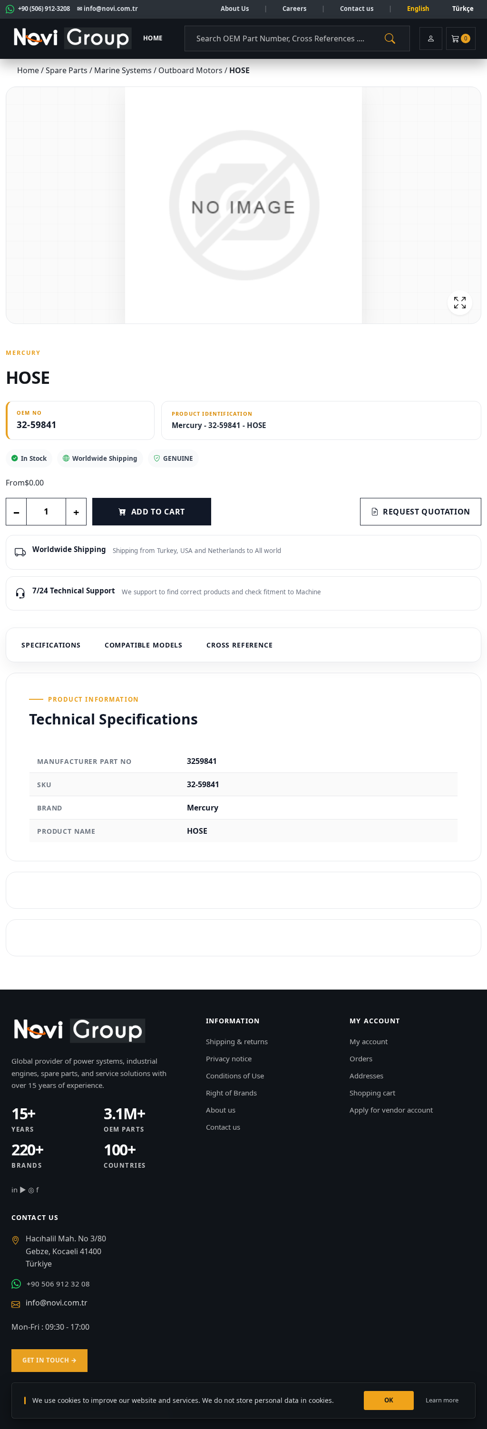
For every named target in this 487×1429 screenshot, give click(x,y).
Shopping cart (372, 1092)
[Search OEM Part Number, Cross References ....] (390, 38)
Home (153, 38)
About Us (235, 8)
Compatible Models (144, 644)
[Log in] (430, 38)
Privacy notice (229, 1058)
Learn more (442, 1400)
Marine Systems (124, 70)
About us (220, 1110)
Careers (294, 8)
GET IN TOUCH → (49, 1360)
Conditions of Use (235, 1075)
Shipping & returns (237, 1041)
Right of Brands (231, 1092)
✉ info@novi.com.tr (107, 8)
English (418, 8)
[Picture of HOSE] (243, 205)
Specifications (51, 644)
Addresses (366, 1075)
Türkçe (463, 8)
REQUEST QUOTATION (426, 511)
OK (389, 1400)
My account (369, 1041)
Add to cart (158, 511)
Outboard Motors (191, 70)
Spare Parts (67, 70)
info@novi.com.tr (57, 1302)
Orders (361, 1058)
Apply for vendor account (391, 1110)
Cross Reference (239, 644)
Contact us (356, 8)
